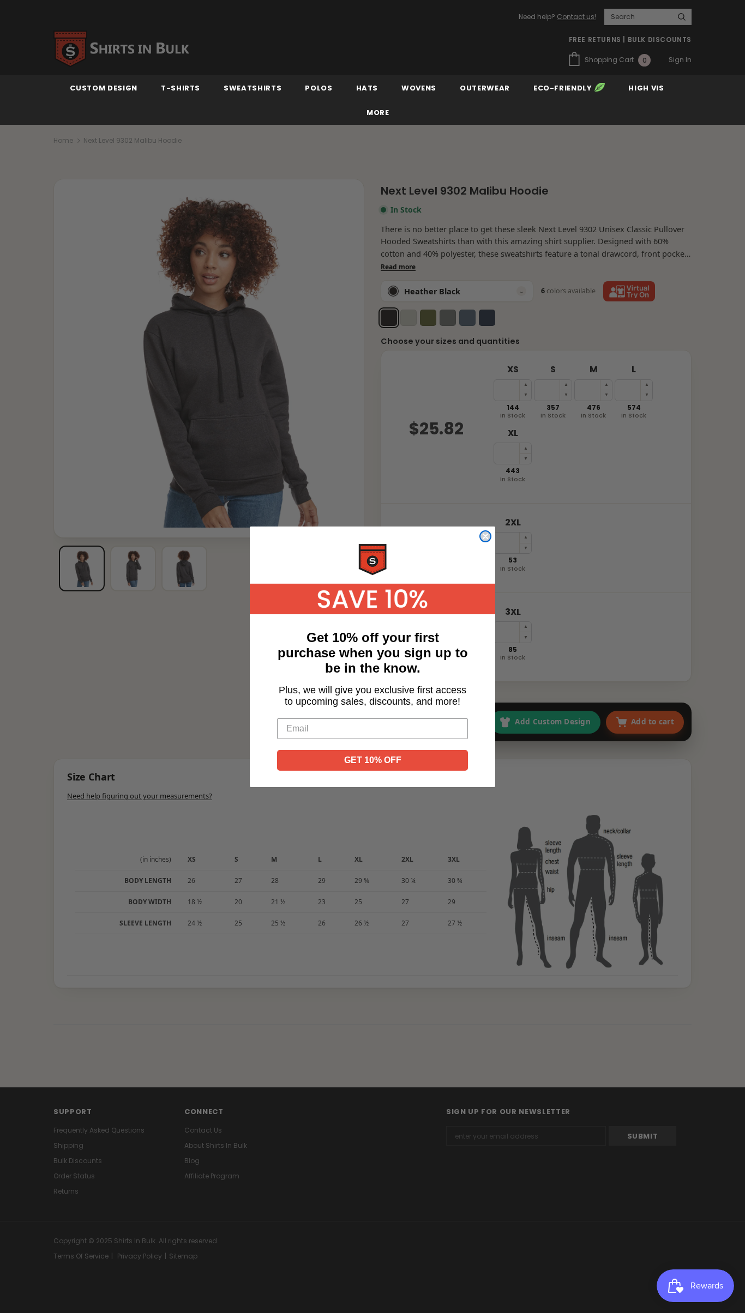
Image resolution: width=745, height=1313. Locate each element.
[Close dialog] (485, 536)
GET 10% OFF (372, 760)
